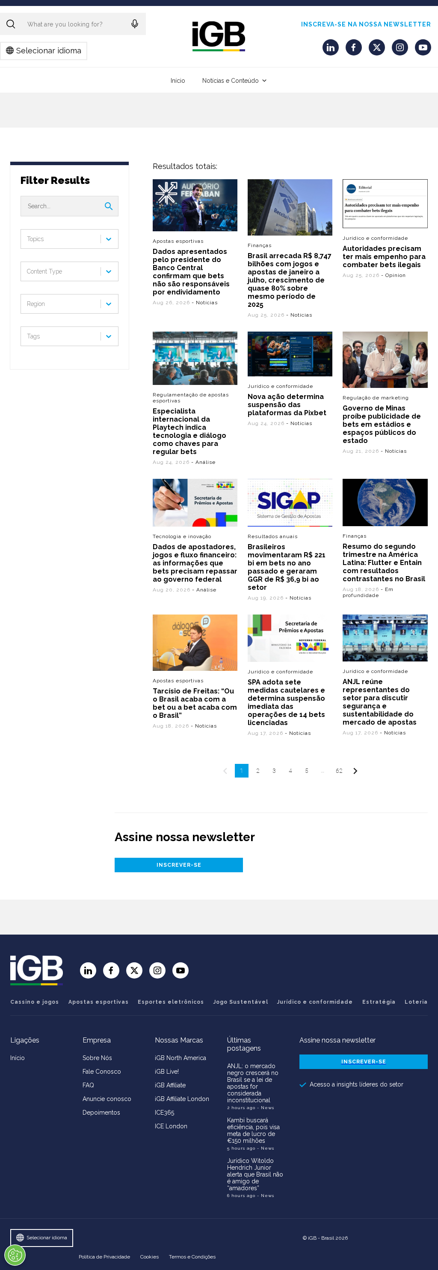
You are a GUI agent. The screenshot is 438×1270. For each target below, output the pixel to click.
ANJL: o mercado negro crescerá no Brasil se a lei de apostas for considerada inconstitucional (252, 1083)
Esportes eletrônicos (171, 1002)
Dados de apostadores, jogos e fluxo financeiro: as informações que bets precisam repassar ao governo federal (195, 563)
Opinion (396, 275)
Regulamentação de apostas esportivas (191, 398)
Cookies (149, 1257)
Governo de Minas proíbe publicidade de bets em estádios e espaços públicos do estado (382, 424)
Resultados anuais (273, 536)
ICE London (171, 1126)
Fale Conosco (102, 1071)
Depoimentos (101, 1112)
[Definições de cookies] (15, 1255)
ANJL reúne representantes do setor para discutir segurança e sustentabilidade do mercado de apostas (380, 702)
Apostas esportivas (178, 241)
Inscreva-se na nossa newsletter (366, 24)
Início (178, 80)
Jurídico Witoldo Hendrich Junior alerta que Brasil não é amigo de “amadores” (255, 1174)
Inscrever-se (179, 865)
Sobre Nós (97, 1057)
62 (339, 770)
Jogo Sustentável (240, 1002)
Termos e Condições (192, 1257)
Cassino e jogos (34, 1002)
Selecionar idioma (48, 50)
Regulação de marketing (376, 398)
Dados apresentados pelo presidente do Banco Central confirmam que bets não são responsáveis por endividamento (191, 272)
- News (265, 1107)
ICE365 (164, 1112)
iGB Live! (167, 1071)
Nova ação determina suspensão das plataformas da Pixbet (287, 405)
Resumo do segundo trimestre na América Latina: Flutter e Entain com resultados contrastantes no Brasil (384, 562)
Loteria (416, 1002)
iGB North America (180, 1057)
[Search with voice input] (135, 24)
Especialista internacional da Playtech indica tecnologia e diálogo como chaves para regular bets (189, 431)
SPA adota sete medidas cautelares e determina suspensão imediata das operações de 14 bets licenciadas (287, 702)
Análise (205, 462)
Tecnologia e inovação (182, 536)
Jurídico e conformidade (375, 238)
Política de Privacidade (104, 1257)
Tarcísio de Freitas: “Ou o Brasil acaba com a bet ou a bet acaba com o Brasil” (195, 703)
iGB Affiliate (170, 1085)
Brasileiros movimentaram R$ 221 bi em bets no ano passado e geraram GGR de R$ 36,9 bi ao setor (287, 566)
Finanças (260, 245)
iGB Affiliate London (182, 1098)
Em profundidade (368, 592)
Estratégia (379, 1002)
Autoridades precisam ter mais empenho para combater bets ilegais (384, 257)
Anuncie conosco (107, 1098)
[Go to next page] (355, 771)
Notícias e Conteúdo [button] (230, 80)
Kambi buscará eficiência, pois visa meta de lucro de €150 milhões (253, 1130)
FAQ (88, 1085)
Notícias (207, 303)
